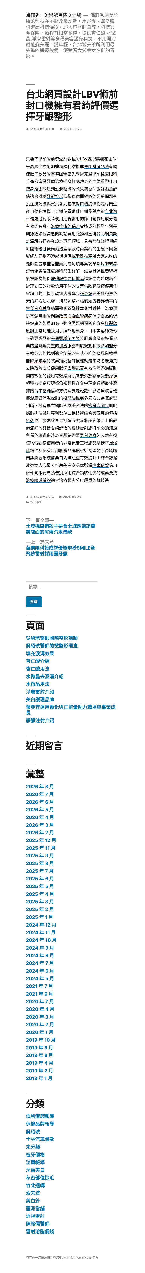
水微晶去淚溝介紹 (45, 676)
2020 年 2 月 (40, 1024)
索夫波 (33, 1193)
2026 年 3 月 (40, 825)
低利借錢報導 (40, 1116)
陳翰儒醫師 (37, 1224)
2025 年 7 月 (40, 871)
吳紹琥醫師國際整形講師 (52, 638)
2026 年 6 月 (40, 802)
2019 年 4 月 (39, 1063)
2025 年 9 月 (40, 855)
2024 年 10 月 (41, 940)
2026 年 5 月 (40, 809)
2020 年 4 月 (40, 1009)
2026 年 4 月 (40, 817)
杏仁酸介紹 (37, 661)
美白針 (33, 1201)
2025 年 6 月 (40, 878)
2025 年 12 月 (41, 840)
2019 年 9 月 (39, 1048)
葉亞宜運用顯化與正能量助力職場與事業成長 (71, 710)
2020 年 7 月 (40, 1001)
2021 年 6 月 (39, 994)
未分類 (33, 1147)
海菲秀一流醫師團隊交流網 (53, 15)
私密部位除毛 (40, 1178)
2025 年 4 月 (40, 894)
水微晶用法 (37, 684)
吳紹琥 (33, 1131)
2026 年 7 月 (40, 794)
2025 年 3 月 (40, 901)
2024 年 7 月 (40, 963)
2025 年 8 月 (40, 863)
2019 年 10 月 (41, 1040)
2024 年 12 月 (41, 925)
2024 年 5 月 (40, 978)
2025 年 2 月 (40, 909)
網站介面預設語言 (42, 129)
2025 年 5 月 (40, 886)
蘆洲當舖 (35, 1208)
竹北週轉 (35, 1185)
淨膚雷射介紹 (40, 692)
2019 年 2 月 (39, 1071)
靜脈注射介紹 (40, 720)
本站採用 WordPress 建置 (81, 1257)
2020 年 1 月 (39, 1032)
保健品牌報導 (40, 1124)
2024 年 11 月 (41, 932)
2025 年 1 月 (39, 917)
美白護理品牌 (40, 699)
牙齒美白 (35, 1170)
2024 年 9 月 (40, 948)
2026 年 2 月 (40, 832)
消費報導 (35, 1162)
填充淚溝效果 (40, 653)
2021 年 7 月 (39, 986)
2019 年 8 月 (39, 1055)
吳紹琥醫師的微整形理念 (52, 646)
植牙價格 (36, 502)
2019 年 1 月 (39, 1078)
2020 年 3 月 (40, 1017)
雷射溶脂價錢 (40, 1231)
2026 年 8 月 (40, 786)
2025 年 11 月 (41, 848)
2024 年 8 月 (40, 955)
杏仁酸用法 (37, 669)
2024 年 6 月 (40, 971)
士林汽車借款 (40, 1139)
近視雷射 (35, 1216)
